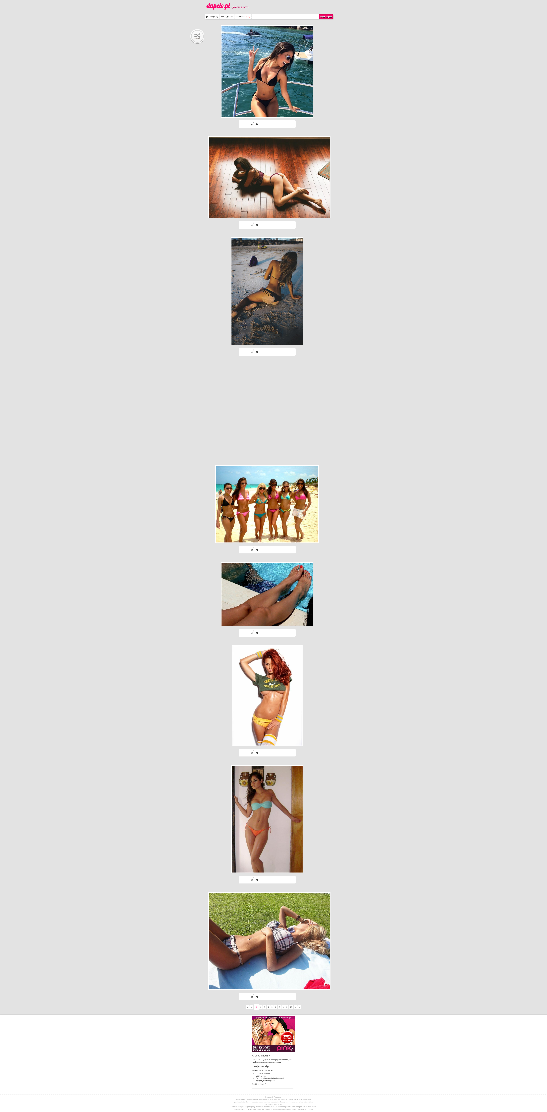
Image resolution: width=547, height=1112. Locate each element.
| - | (284, 110)
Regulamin (277, 1097)
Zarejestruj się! (260, 1066)
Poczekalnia (243, 17)
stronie (311, 1109)
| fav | (257, 124)
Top (222, 17)
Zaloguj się (213, 17)
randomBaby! (197, 36)
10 (291, 1007)
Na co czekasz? (259, 1084)
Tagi (231, 17)
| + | (249, 110)
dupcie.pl (227, 5)
